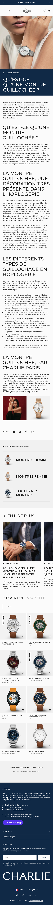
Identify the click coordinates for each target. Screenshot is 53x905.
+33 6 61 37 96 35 (19, 809)
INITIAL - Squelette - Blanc (12, 642)
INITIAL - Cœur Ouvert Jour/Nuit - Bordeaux (11, 679)
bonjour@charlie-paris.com (19, 805)
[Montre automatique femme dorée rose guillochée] (26, 408)
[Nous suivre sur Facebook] (17, 895)
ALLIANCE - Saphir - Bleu (11, 752)
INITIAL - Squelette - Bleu (39, 679)
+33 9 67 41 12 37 (15, 807)
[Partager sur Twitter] (20, 431)
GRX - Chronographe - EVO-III (13, 716)
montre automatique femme (12, 387)
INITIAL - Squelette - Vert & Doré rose (39, 643)
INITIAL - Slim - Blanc (37, 752)
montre (5, 390)
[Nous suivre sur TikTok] (36, 895)
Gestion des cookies (36, 901)
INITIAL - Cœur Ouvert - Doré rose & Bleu (38, 716)
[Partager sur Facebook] (14, 431)
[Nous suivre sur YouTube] (30, 895)
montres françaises (33, 379)
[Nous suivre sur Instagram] (23, 895)
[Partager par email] (32, 431)
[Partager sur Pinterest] (26, 431)
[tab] (13, 598)
